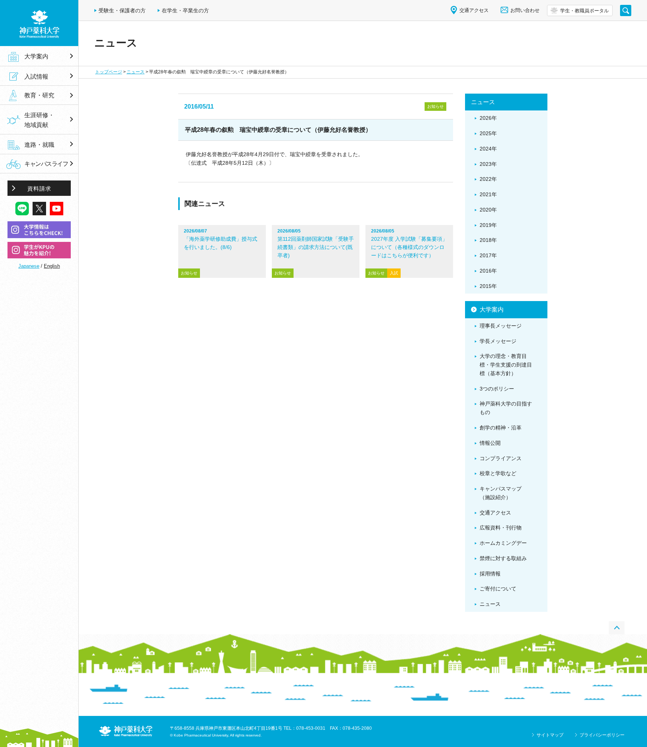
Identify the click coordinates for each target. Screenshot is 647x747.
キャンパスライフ (46, 164)
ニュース (136, 72)
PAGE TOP (617, 627)
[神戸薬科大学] (39, 23)
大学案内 (36, 56)
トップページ (108, 72)
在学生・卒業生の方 (185, 10)
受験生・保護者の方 (122, 10)
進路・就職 (39, 144)
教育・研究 (39, 95)
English (52, 266)
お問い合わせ (525, 10)
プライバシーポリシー (602, 735)
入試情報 (36, 76)
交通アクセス (474, 10)
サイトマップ (550, 735)
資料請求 (39, 188)
